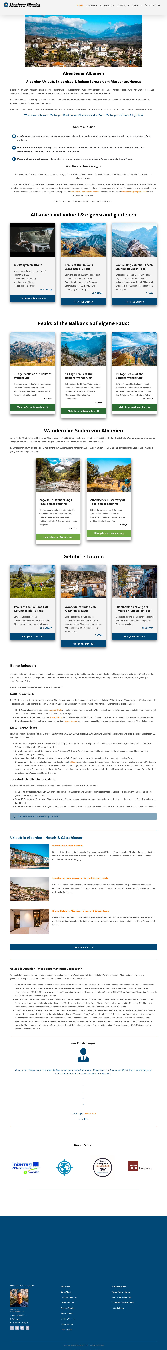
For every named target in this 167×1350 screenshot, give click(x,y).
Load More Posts (83, 947)
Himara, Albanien (67, 1300)
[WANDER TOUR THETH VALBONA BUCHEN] (134, 264)
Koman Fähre (56, 717)
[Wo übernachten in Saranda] (29, 856)
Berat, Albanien (66, 1290)
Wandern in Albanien (36, 115)
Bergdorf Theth (55, 710)
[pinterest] (27, 1325)
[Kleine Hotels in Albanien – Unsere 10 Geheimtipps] (29, 921)
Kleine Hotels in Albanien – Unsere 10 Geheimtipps (80, 910)
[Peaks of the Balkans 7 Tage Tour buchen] (32, 373)
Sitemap (103, 1348)
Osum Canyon (71, 721)
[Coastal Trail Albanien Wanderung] (108, 499)
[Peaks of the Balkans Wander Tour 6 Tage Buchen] (83, 264)
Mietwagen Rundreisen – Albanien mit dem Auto (77, 115)
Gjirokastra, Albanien (69, 1295)
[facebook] (12, 1325)
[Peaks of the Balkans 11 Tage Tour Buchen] (134, 373)
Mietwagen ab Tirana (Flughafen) (124, 115)
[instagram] (17, 1325)
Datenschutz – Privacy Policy (89, 1348)
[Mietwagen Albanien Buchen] (32, 262)
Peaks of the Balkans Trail (121, 1295)
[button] (159, 5)
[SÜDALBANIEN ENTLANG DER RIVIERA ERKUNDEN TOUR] (134, 602)
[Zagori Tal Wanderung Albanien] (58, 501)
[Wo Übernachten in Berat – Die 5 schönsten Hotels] (29, 889)
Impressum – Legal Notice (70, 1348)
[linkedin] (22, 1325)
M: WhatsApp (15, 1317)
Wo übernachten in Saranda (67, 845)
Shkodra (73, 762)
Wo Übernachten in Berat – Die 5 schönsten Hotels (80, 878)
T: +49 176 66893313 (18, 1313)
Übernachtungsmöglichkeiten (134, 192)
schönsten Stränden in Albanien (85, 192)
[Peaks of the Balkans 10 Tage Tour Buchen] (83, 375)
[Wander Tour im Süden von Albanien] (83, 606)
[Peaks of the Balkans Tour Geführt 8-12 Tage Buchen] (32, 602)
